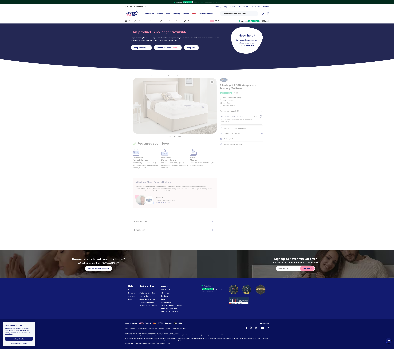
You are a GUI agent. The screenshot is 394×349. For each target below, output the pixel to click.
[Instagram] (255, 328)
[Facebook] (245, 328)
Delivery (131, 290)
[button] (212, 82)
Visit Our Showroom (169, 290)
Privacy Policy (142, 328)
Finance (142, 290)
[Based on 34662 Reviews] (212, 288)
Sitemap (161, 328)
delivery (161, 333)
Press (163, 299)
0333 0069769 (247, 45)
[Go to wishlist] (262, 13)
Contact (131, 296)
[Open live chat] (389, 341)
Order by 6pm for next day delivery (141, 21)
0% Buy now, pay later (223, 21)
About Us (165, 293)
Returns (131, 293)
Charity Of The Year (169, 311)
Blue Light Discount (169, 308)
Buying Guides (145, 296)
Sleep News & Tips (147, 299)
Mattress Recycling (147, 293)
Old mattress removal (195, 21)
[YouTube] (261, 328)
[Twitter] (250, 328)
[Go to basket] (268, 13)
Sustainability (166, 302)
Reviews (164, 296)
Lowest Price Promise (170, 21)
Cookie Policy (9, 334)
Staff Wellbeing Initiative (171, 305)
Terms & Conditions (130, 328)
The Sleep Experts (146, 302)
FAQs (130, 299)
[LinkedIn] (267, 328)
